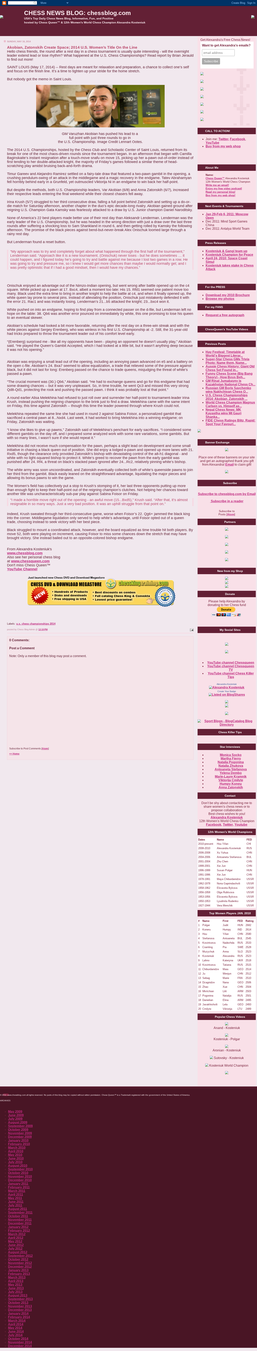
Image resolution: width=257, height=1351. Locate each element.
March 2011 (16, 1191)
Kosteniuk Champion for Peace (229, 254)
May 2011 (15, 1198)
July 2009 (15, 1118)
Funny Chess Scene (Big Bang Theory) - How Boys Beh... (229, 375)
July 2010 (15, 1162)
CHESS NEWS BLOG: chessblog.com (77, 13)
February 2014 (19, 1317)
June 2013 (16, 1288)
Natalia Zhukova (230, 765)
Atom (45, 748)
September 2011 (20, 1212)
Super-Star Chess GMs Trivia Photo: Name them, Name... (227, 360)
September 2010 (20, 1169)
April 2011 (15, 1194)
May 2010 (15, 1155)
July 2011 (15, 1205)
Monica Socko (231, 755)
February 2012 (19, 1230)
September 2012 (20, 1255)
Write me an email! (217, 185)
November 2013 (20, 1306)
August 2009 (17, 1122)
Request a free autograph (225, 315)
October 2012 (18, 1259)
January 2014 (18, 1313)
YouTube (212, 142)
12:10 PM (43, 629)
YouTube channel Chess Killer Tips (231, 675)
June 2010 (16, 1158)
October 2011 (18, 1216)
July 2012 (15, 1248)
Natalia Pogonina (231, 762)
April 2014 (15, 1324)
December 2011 (20, 1223)
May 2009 (15, 1111)
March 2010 (16, 1147)
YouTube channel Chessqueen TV (230, 667)
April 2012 (15, 1237)
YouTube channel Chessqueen (230, 662)
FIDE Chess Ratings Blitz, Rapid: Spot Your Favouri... (230, 422)
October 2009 (18, 1129)
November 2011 (20, 1219)
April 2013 (15, 1281)
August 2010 (17, 1165)
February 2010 (19, 1144)
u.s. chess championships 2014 (35, 623)
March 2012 (16, 1234)
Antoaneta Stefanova (231, 769)
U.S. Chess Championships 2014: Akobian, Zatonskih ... (227, 397)
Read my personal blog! (220, 191)
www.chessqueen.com (30, 561)
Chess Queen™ (215, 178)
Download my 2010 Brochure (228, 295)
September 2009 (20, 1126)
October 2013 (18, 1302)
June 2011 (15, 1201)
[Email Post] (191, 629)
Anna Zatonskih (231, 787)
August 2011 (17, 1209)
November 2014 (20, 1342)
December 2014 (20, 1346)
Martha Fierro (231, 758)
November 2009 (20, 1133)
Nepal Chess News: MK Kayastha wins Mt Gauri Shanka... (223, 413)
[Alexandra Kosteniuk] (226, 687)
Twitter (228, 824)
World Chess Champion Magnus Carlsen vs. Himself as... (230, 404)
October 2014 (18, 1338)
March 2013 (16, 1277)
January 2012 (18, 1227)
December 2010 (20, 1180)
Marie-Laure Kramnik (231, 776)
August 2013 (17, 1295)
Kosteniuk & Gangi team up (226, 251)
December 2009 (20, 1137)
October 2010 (18, 1173)
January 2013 (18, 1270)
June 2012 (16, 1245)
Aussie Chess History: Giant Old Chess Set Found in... (230, 368)
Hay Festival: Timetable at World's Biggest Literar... (225, 353)
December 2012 (20, 1266)
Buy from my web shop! (220, 195)
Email (229, 464)
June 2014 (16, 1331)
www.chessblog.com (25, 553)
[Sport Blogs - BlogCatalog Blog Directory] (227, 724)
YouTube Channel (22, 569)
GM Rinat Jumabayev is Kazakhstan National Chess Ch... (230, 382)
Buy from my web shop (223, 146)
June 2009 (16, 1115)
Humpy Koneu (231, 783)
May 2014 (15, 1328)
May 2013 (15, 1284)
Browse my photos (220, 298)
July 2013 (15, 1292)
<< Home (14, 753)
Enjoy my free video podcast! (224, 188)
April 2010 (15, 1151)
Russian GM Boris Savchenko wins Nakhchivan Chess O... (228, 389)
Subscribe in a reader (226, 501)
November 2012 (20, 1263)
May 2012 (15, 1241)
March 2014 (16, 1320)
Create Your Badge (226, 691)
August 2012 (17, 1252)
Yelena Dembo (231, 773)
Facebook (237, 139)
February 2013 (19, 1273)
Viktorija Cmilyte (230, 780)
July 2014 (15, 1335)
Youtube (241, 824)
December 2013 (20, 1310)
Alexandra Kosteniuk (227, 684)
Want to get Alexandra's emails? (226, 45)
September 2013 (20, 1299)
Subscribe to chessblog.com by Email (227, 494)
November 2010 (20, 1176)
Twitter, (223, 139)
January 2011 (18, 1183)
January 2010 (18, 1140)
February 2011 (19, 1187)
